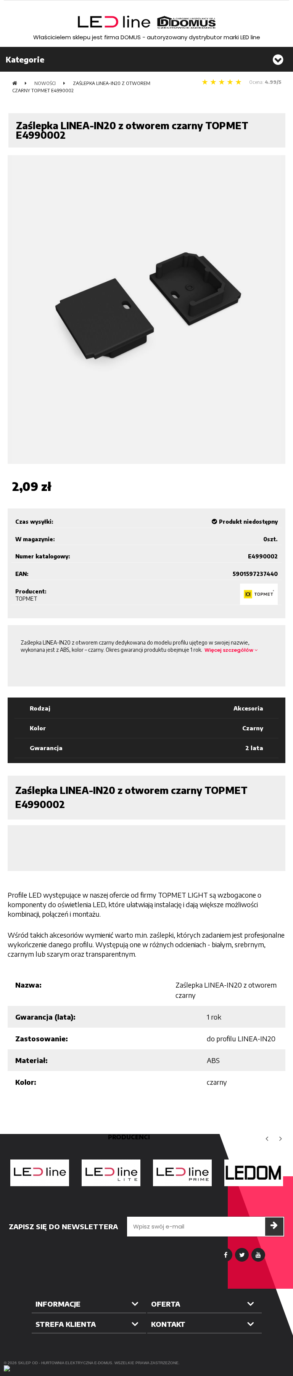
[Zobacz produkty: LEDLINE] (39, 1173)
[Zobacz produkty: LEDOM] (253, 1173)
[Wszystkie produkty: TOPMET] (259, 594)
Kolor (38, 728)
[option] (39, 1173)
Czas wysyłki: (34, 521)
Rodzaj (40, 708)
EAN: (22, 574)
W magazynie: (35, 539)
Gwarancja (46, 747)
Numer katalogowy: (42, 556)
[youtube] (258, 1255)
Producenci (129, 1137)
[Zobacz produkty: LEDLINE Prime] (182, 1173)
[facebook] (225, 1255)
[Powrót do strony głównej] (14, 83)
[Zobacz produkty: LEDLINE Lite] (110, 1173)
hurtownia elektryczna (67, 1363)
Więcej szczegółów (229, 650)
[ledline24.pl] (146, 22)
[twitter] (242, 1255)
